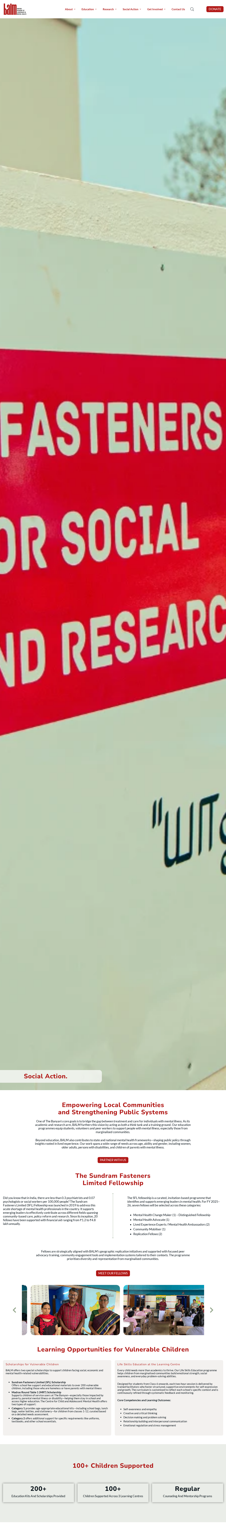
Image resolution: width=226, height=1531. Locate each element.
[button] (215, 9)
